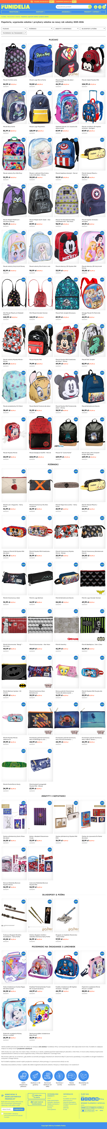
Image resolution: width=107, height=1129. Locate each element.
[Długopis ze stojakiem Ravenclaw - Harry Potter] (66, 915)
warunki (20, 1115)
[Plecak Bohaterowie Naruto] (92, 387)
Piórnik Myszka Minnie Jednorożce (10, 738)
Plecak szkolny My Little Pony (12, 173)
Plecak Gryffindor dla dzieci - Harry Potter (65, 80)
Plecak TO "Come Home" (64, 452)
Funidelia (3, 16)
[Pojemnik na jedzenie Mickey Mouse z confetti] (14, 1014)
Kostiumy (40, 11)
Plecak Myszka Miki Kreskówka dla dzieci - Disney (66, 360)
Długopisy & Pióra (89, 28)
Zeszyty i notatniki (63, 28)
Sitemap (66, 1108)
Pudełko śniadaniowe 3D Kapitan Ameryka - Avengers (66, 987)
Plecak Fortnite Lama (10, 80)
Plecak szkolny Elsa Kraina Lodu (39, 266)
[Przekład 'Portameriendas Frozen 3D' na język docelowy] (40, 967)
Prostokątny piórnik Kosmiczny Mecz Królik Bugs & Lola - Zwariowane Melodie (39, 738)
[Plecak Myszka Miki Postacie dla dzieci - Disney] (66, 387)
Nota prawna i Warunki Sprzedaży (69, 1101)
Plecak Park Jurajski (88, 359)
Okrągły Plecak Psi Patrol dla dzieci (91, 314)
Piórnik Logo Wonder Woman (91, 598)
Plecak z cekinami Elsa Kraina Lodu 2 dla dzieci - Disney (39, 174)
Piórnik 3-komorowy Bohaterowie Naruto (92, 552)
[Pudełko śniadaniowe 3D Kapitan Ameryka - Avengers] (66, 967)
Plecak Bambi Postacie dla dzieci (39, 406)
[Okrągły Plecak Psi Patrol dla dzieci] (92, 293)
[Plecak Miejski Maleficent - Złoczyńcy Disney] (14, 200)
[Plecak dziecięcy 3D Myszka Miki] (66, 247)
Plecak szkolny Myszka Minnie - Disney (13, 360)
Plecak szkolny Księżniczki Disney (14, 266)
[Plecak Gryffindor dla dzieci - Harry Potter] (66, 60)
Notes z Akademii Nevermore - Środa (39, 837)
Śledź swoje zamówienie (37, 1103)
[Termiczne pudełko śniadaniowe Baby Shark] (40, 1014)
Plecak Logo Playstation (37, 126)
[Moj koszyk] (104, 7)
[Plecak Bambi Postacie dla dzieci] (40, 387)
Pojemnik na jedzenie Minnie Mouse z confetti (91, 987)
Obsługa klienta (38, 1096)
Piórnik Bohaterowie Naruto (65, 598)
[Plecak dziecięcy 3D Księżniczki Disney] (92, 247)
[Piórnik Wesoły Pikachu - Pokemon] (92, 153)
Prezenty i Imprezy (91, 11)
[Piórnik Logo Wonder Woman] (92, 578)
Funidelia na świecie (69, 1099)
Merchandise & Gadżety (13, 16)
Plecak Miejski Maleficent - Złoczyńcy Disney (11, 220)
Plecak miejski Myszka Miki (90, 80)
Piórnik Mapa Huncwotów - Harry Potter (66, 505)
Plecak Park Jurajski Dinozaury (65, 313)
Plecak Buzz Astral (9, 126)
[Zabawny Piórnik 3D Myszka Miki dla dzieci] (14, 532)
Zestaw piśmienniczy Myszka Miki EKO (66, 837)
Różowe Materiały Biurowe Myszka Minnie (11, 883)
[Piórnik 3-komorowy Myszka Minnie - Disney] (66, 532)
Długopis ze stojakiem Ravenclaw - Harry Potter (66, 935)
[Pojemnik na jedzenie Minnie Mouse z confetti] (92, 967)
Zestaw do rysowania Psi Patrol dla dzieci (92, 837)
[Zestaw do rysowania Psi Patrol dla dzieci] (92, 817)
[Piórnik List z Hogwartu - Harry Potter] (14, 485)
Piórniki (32, 28)
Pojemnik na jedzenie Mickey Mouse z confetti (12, 1034)
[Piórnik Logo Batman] (40, 578)
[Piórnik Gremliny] (66, 625)
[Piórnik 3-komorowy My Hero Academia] (40, 485)
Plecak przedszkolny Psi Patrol (13, 406)
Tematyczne (13, 11)
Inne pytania (51, 1109)
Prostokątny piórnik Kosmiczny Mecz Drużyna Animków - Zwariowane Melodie (66, 738)
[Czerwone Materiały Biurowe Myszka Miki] (40, 863)
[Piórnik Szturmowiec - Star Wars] (40, 625)
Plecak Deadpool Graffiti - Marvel (40, 452)
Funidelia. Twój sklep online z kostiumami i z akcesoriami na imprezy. (15, 7)
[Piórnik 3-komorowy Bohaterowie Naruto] (92, 532)
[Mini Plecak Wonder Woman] (40, 293)
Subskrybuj (18, 1109)
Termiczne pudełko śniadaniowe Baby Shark (39, 1034)
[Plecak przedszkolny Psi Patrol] (14, 387)
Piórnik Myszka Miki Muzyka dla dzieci (92, 692)
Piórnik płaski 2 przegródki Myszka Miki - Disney (37, 785)
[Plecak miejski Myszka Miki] (92, 60)
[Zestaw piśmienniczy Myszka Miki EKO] (66, 817)
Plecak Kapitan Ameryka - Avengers (90, 220)
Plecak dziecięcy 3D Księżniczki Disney (92, 267)
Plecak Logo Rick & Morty (37, 80)
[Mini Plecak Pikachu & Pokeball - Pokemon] (14, 293)
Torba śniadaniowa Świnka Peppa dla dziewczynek (14, 987)
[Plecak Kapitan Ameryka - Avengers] (92, 200)
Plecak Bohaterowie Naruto (91, 406)
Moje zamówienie (53, 1100)
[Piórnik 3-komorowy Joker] (14, 578)
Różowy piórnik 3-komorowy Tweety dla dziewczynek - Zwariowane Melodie (65, 692)
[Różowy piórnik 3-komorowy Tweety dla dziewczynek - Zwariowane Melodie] (66, 671)
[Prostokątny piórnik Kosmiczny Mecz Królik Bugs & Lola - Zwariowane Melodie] (40, 718)
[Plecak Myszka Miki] (40, 340)
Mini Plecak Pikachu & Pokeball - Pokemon (13, 314)
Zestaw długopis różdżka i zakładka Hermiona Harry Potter (39, 935)
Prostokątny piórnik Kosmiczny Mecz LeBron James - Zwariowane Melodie (92, 738)
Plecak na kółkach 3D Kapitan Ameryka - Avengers (91, 127)
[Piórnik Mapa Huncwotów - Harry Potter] (66, 485)
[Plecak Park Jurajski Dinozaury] (66, 293)
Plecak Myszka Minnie (10, 452)
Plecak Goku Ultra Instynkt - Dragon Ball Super (91, 453)
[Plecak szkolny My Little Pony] (14, 153)
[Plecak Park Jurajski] (92, 340)
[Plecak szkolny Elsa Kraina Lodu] (40, 247)
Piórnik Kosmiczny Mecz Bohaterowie (37, 692)
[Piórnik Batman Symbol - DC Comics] (14, 671)
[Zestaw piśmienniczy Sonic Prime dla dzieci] (14, 817)
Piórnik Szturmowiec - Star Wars (39, 644)
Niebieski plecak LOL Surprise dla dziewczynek (66, 127)
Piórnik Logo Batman (36, 598)
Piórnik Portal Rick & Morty (11, 784)
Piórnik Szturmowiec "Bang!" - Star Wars (12, 645)
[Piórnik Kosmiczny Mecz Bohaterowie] (40, 671)
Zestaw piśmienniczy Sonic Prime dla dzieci (14, 837)
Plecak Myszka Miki (35, 359)
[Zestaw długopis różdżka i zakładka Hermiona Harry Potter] (40, 915)
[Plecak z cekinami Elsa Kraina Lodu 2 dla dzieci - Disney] (40, 153)
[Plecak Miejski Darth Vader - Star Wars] (40, 200)
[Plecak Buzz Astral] (14, 107)
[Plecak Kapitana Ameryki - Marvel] (66, 153)
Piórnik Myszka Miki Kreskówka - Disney (39, 552)
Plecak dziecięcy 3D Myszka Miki (66, 266)
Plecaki (6, 28)
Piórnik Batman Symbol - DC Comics (12, 692)
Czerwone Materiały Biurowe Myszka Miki (38, 883)
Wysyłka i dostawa (53, 1102)
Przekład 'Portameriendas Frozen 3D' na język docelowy (40, 987)
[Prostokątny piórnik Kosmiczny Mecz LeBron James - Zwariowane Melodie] (92, 718)
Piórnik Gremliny (61, 644)
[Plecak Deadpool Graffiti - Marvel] (40, 433)
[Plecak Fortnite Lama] (14, 60)
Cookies (65, 1106)
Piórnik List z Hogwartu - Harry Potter (13, 505)
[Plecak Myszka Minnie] (14, 433)
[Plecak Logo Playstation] (40, 107)
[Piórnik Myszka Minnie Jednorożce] (14, 718)
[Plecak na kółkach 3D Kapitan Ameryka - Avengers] (92, 107)
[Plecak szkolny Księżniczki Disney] (14, 247)
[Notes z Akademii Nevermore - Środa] (40, 817)
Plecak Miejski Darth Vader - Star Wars (39, 220)
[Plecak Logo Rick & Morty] (40, 60)
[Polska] (82, 1099)
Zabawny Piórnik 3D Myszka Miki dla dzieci (13, 552)
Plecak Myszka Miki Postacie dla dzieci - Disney (66, 407)
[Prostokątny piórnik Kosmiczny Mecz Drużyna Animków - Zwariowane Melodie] (66, 718)
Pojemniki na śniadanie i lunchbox (15, 33)
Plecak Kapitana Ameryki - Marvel (66, 173)
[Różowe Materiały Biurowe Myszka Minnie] (14, 863)
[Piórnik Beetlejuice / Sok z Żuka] (92, 625)
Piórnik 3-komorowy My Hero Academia (38, 505)
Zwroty (49, 1108)
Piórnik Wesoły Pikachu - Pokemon (90, 174)
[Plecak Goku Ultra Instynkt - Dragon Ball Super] (92, 433)
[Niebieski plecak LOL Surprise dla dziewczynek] (66, 107)
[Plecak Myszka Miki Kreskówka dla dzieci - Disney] (66, 340)
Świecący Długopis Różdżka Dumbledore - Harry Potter (12, 935)
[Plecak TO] (66, 433)
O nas (65, 1109)
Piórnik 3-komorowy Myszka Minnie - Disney (65, 552)
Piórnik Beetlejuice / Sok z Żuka (92, 644)
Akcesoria (66, 11)
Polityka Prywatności (70, 1104)
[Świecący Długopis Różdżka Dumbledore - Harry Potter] (14, 915)
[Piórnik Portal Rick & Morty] (14, 765)
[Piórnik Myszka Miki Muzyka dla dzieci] (92, 671)
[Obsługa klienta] (100, 7)
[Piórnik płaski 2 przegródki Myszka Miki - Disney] (40, 765)
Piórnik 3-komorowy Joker (11, 598)
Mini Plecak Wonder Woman (38, 313)
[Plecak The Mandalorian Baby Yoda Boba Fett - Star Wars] (66, 200)
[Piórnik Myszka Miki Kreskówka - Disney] (40, 532)
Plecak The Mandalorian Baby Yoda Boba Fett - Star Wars (65, 220)
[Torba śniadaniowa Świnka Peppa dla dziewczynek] (14, 967)
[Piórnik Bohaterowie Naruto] (66, 578)
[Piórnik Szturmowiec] (14, 625)
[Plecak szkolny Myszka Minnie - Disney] (14, 340)
